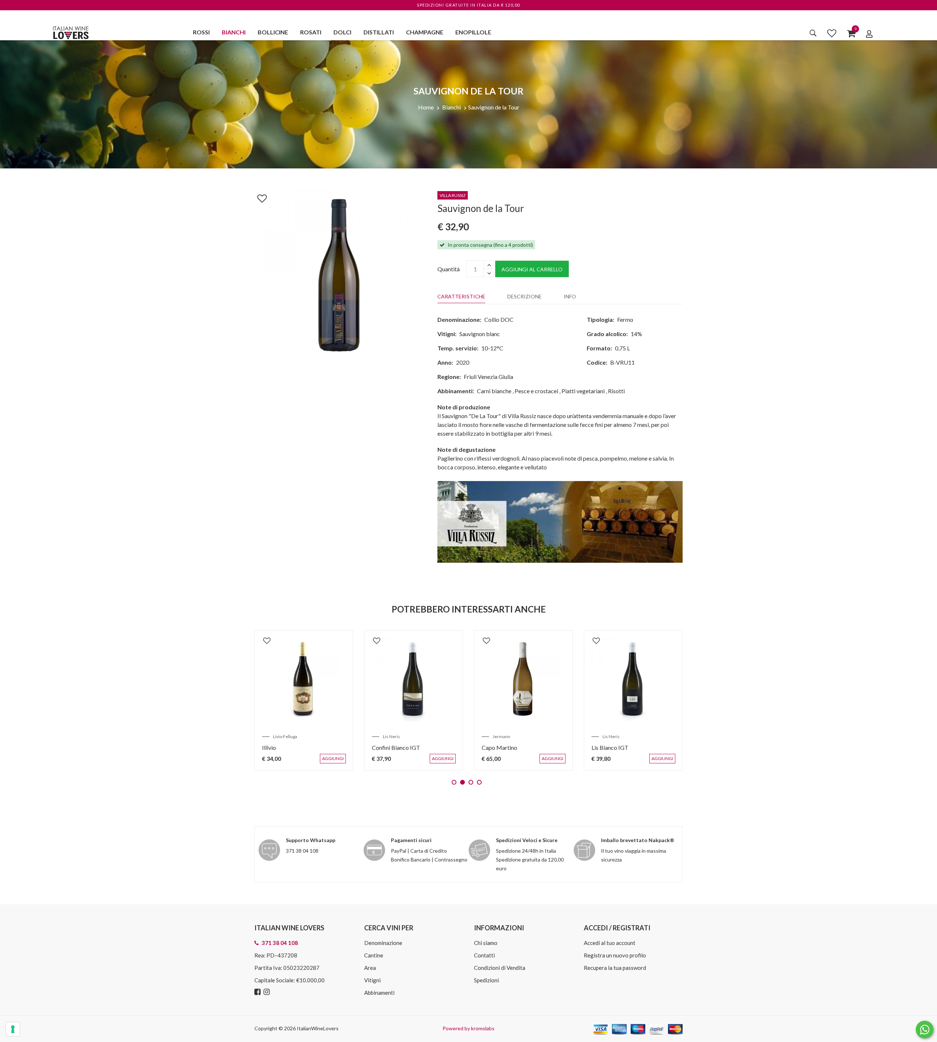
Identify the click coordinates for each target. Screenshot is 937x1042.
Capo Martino (298, 747)
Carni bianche (494, 390)
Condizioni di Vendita (499, 967)
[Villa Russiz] (560, 521)
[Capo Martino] (322, 679)
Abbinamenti (379, 992)
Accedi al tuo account (609, 942)
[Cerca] (813, 32)
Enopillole (473, 32)
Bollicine (273, 32)
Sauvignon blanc (479, 333)
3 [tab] (470, 782)
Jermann (300, 736)
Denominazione (383, 942)
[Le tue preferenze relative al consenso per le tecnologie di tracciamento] (13, 1029)
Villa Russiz (522, 736)
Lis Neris (409, 736)
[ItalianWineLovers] (70, 31)
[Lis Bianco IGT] (432, 679)
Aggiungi (353, 762)
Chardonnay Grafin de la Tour (536, 747)
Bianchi (234, 32)
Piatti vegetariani (583, 390)
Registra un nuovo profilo (615, 955)
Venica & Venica (636, 736)
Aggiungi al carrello (532, 269)
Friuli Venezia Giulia (488, 376)
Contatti (484, 955)
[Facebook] (258, 992)
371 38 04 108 (302, 851)
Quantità (448, 268)
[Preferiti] (831, 32)
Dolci (342, 32)
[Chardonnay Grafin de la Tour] (541, 679)
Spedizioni (486, 980)
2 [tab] (462, 782)
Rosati (310, 32)
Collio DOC (499, 319)
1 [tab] (454, 782)
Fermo (625, 319)
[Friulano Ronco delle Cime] (651, 679)
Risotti (616, 390)
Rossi (201, 32)
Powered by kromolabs (468, 1028)
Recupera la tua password (615, 967)
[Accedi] (869, 33)
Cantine (373, 955)
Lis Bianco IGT (408, 747)
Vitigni (372, 980)
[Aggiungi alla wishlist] (258, 197)
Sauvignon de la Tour (493, 107)
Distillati (378, 32)
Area (370, 967)
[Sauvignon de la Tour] (340, 275)
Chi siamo (485, 942)
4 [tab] (479, 782)
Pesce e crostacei (536, 390)
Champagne (424, 32)
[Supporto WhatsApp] (924, 1031)
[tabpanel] (322, 700)
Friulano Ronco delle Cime (642, 747)
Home (426, 107)
